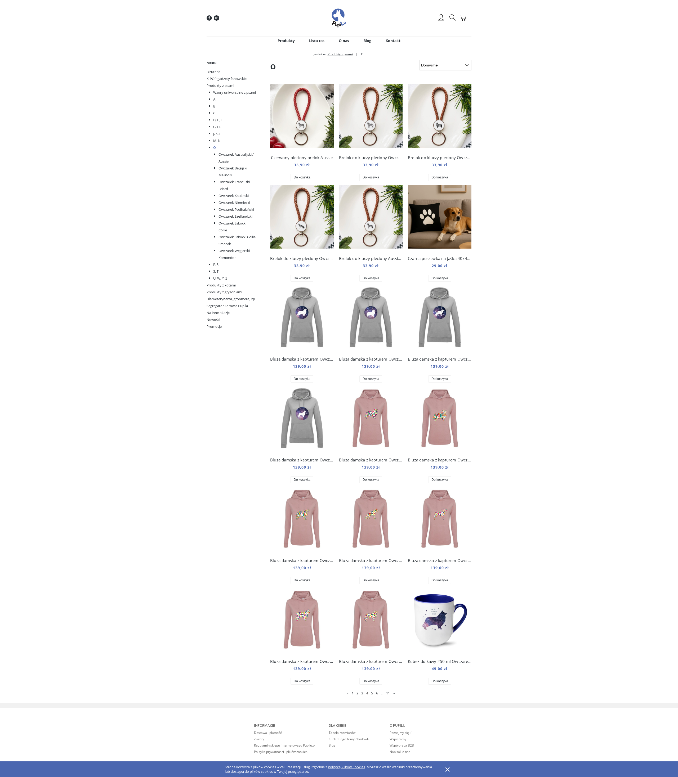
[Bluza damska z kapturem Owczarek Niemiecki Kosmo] (439, 319)
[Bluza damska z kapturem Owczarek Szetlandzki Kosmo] (371, 319)
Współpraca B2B (402, 745)
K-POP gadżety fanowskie (227, 78)
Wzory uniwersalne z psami (234, 92)
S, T (215, 271)
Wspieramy (398, 739)
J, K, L (217, 133)
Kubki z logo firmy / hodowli (349, 739)
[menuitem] (286, 40)
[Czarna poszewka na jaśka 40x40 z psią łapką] (439, 218)
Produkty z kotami (221, 285)
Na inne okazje (218, 312)
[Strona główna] (339, 18)
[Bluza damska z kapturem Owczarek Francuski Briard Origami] (302, 621)
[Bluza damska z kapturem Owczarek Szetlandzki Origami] (439, 420)
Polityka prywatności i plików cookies (280, 751)
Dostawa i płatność (268, 732)
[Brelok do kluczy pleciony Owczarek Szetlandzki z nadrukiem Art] (439, 117)
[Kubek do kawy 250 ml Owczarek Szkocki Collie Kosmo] (439, 621)
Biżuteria (213, 71)
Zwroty (259, 739)
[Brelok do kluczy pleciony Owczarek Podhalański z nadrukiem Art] (371, 117)
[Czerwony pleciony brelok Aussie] (302, 117)
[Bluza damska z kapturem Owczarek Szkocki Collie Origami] (371, 420)
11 (388, 693)
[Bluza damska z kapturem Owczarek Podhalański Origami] (302, 520)
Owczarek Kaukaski (233, 195)
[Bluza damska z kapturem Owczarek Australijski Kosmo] (302, 420)
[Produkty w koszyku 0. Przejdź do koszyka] (464, 20)
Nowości (213, 319)
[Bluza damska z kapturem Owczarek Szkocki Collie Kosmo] (302, 319)
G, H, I (217, 126)
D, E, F (217, 120)
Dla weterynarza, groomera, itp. (231, 299)
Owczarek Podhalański (236, 209)
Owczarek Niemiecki (234, 202)
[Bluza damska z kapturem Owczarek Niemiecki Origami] (371, 520)
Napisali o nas (400, 751)
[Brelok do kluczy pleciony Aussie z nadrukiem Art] (371, 218)
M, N (217, 140)
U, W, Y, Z (220, 278)
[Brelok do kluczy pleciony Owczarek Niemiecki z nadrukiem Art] (302, 218)
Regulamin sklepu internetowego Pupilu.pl (284, 745)
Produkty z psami (220, 85)
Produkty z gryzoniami (224, 292)
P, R (215, 264)
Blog (332, 745)
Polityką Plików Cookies (346, 767)
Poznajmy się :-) (401, 732)
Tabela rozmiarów (342, 732)
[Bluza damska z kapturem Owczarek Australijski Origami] (371, 621)
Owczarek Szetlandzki (235, 216)
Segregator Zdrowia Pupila (227, 305)
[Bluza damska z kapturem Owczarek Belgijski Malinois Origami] (439, 520)
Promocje (214, 326)
